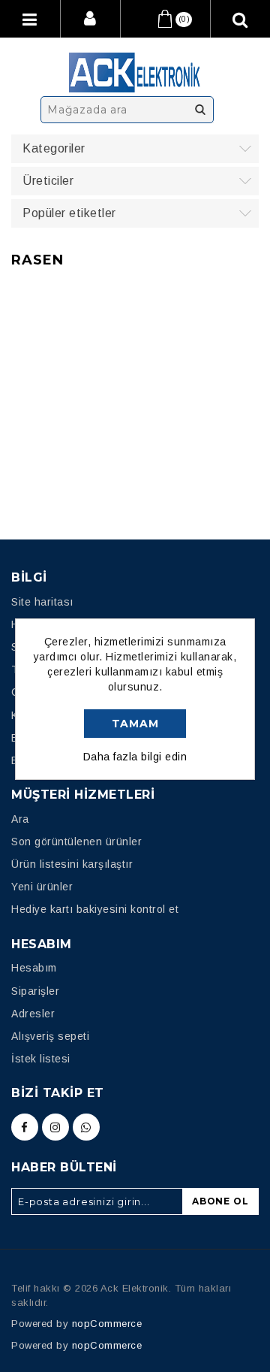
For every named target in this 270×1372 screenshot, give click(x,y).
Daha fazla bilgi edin (135, 757)
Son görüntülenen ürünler (76, 842)
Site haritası (42, 602)
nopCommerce (107, 1323)
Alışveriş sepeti (50, 1036)
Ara (200, 109)
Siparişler (35, 991)
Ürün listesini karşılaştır (72, 864)
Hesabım (34, 968)
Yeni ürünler (42, 887)
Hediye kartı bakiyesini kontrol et (94, 909)
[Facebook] (24, 1127)
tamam (135, 723)
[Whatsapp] (86, 1127)
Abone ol (220, 1201)
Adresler (33, 1014)
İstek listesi (40, 1059)
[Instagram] (55, 1127)
